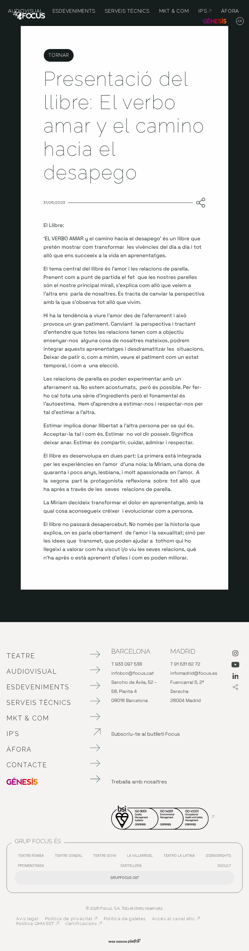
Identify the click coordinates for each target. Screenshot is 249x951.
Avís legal (27, 918)
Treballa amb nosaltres (139, 781)
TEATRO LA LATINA (180, 857)
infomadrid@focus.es (193, 673)
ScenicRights (220, 857)
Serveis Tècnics (38, 703)
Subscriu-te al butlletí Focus (145, 734)
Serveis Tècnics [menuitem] (127, 11)
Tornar (58, 55)
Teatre (20, 656)
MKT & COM (27, 718)
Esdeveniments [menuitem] (74, 11)
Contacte (26, 765)
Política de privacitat (71, 918)
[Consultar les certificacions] (162, 817)
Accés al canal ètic (176, 918)
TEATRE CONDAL (70, 857)
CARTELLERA (132, 867)
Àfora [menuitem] (230, 11)
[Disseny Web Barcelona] (124, 940)
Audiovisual (31, 671)
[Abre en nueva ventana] (235, 654)
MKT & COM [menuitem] (174, 11)
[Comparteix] (199, 203)
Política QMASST (37, 923)
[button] (240, 21)
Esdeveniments (37, 687)
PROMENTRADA (32, 867)
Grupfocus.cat (124, 877)
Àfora (19, 749)
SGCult (224, 865)
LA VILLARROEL (141, 857)
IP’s (47, 734)
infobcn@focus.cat (132, 673)
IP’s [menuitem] (204, 11)
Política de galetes (125, 918)
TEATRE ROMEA (32, 857)
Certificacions (83, 923)
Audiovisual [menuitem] (25, 11)
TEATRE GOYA (106, 857)
